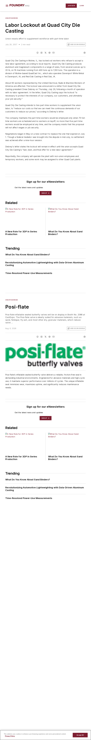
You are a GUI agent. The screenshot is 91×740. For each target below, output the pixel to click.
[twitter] (45, 53)
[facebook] (37, 53)
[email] (53, 53)
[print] (84, 53)
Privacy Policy (10, 736)
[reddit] (49, 53)
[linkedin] (41, 53)
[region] (45, 735)
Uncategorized (11, 18)
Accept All (80, 735)
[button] (7, 5)
